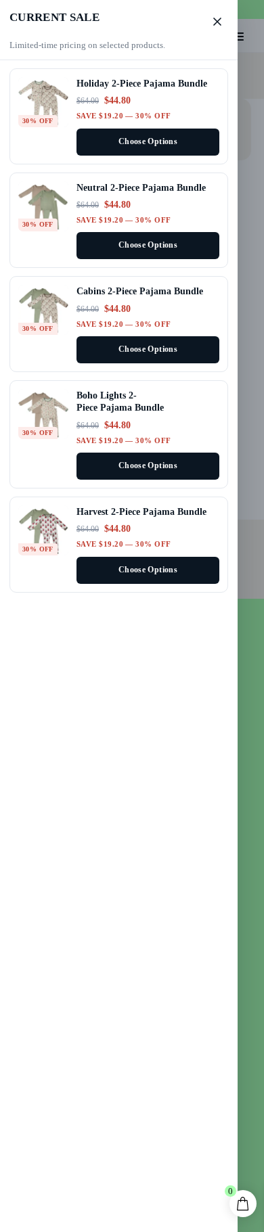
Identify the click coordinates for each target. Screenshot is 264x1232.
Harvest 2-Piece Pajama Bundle (141, 511)
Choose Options (147, 141)
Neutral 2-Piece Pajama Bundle (141, 187)
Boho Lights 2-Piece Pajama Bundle (120, 401)
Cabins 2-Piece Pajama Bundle (139, 291)
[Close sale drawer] (217, 22)
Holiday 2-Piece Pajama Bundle (141, 83)
